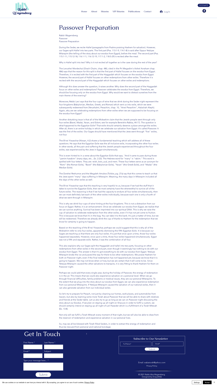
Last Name (49, 342)
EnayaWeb (157, 377)
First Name (28, 342)
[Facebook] (204, 10)
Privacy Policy (89, 382)
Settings (197, 382)
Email (26, 351)
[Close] (214, 382)
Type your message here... (35, 360)
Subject (47, 351)
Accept (207, 382)
